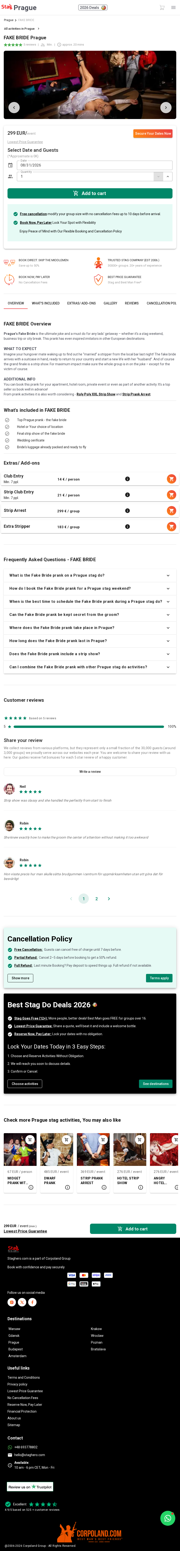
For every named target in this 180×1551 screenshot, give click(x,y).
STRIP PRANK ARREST (92, 1180)
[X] (22, 1302)
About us (14, 1418)
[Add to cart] (30, 1139)
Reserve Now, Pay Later (25, 1404)
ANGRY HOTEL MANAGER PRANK (162, 1181)
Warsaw (14, 1329)
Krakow (96, 1329)
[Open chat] (167, 1518)
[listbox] (90, 423)
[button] (10, 165)
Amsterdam (17, 1356)
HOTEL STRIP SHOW (128, 1180)
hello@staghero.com (29, 1455)
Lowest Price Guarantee (25, 1391)
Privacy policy (17, 1384)
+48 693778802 (26, 1447)
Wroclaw (97, 1336)
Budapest (15, 1349)
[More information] (127, 478)
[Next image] (166, 107)
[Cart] (162, 7)
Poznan (96, 1342)
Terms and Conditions (24, 1377)
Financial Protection (22, 1411)
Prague (8, 20)
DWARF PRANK (50, 1180)
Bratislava (98, 1349)
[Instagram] (12, 1302)
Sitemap (14, 1425)
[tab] (16, 303)
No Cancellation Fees (23, 1398)
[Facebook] (32, 1302)
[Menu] (173, 7)
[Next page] (109, 898)
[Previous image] (14, 107)
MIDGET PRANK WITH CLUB (18, 1181)
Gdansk (13, 1336)
